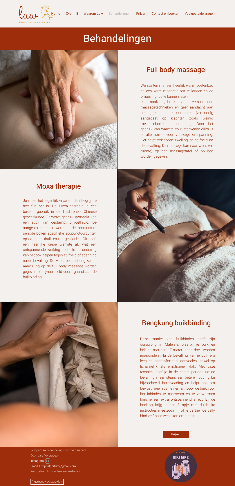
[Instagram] (47, 461)
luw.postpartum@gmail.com (57, 466)
